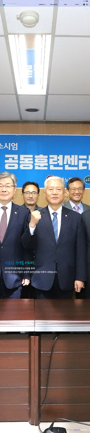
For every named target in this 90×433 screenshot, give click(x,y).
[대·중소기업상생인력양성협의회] (9, 4)
